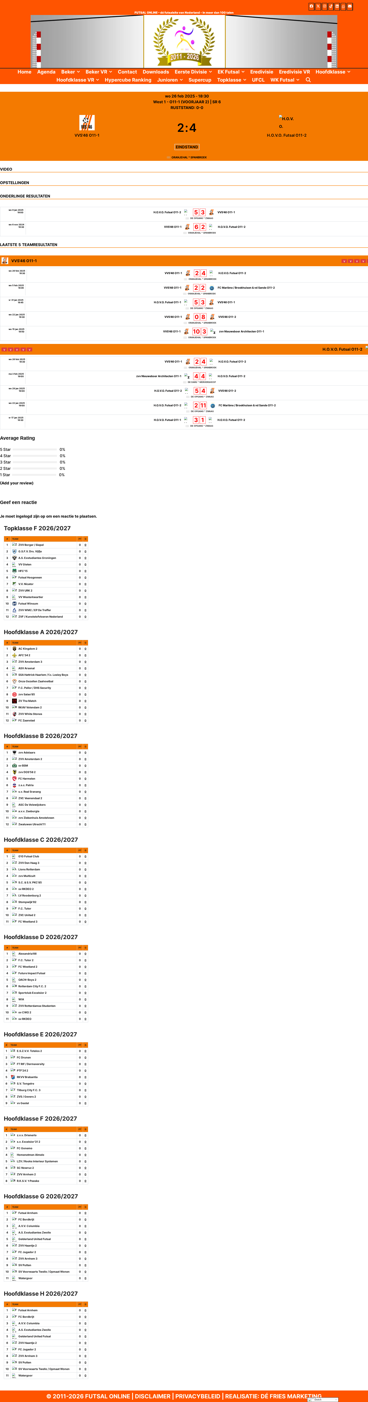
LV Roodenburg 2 (29, 895)
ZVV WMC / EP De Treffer (34, 610)
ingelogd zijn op (30, 516)
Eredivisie (261, 72)
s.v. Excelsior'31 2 (28, 1141)
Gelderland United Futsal (34, 1239)
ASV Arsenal (26, 668)
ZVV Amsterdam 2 (30, 759)
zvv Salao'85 (26, 694)
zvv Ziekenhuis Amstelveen (36, 817)
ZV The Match (27, 700)
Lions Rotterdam (29, 869)
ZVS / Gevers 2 (26, 1096)
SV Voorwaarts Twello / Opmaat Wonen (44, 1271)
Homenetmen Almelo (30, 1154)
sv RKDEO (24, 1018)
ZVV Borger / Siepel (31, 544)
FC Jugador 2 (27, 1252)
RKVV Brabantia (27, 1077)
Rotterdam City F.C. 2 (32, 986)
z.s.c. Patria (26, 785)
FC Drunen (24, 1057)
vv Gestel (23, 1103)
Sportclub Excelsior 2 (32, 992)
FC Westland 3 (27, 921)
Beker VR (96, 72)
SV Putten (24, 1265)
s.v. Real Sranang (29, 791)
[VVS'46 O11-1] (87, 127)
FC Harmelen (26, 778)
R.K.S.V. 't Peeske (28, 1180)
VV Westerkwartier (30, 597)
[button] (79, 72)
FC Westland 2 (27, 966)
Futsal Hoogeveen (30, 577)
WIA (21, 999)
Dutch (317, 1399)
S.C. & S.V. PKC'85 (30, 882)
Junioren (167, 80)
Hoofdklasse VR (75, 80)
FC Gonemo (24, 1148)
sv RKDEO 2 (26, 889)
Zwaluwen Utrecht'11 (32, 824)
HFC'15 (23, 571)
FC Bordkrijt (26, 1219)
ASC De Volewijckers (32, 804)
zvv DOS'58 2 (27, 772)
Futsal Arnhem (28, 1212)
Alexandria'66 (27, 953)
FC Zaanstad (26, 720)
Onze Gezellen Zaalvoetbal (35, 681)
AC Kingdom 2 (27, 648)
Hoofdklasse (330, 72)
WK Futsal (282, 80)
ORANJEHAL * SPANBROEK (189, 157)
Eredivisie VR (294, 72)
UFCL (258, 80)
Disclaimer (153, 1396)
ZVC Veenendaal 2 (30, 798)
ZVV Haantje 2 (27, 1245)
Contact (127, 72)
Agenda (46, 72)
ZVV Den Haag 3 (28, 862)
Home (24, 72)
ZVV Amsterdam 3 (30, 661)
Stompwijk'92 (27, 902)
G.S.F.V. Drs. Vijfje (30, 551)
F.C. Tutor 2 (26, 960)
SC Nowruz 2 (25, 1167)
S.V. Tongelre (25, 1083)
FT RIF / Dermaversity (30, 1064)
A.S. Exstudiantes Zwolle (34, 1232)
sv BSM (23, 765)
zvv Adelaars (26, 752)
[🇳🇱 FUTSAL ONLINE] (184, 41)
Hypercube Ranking (128, 80)
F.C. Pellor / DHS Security (34, 687)
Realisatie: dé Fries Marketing (273, 1396)
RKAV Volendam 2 (30, 707)
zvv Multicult (26, 875)
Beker (68, 72)
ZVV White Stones (30, 713)
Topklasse (229, 80)
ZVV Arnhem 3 (27, 1258)
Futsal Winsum (28, 603)
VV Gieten (24, 564)
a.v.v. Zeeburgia (28, 811)
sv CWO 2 (24, 1012)
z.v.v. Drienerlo (27, 1135)
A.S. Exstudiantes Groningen (37, 557)
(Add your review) (17, 483)
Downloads (156, 72)
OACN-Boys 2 (27, 979)
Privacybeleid (197, 1396)
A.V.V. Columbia (28, 1226)
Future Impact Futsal (31, 973)
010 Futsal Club (28, 856)
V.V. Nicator (26, 584)
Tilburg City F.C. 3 (28, 1090)
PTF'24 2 (22, 1070)
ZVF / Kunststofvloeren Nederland (40, 616)
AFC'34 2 (24, 655)
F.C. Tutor (24, 908)
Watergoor (25, 1278)
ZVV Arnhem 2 (26, 1174)
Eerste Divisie (191, 72)
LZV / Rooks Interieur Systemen (37, 1161)
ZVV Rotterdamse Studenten (37, 1005)
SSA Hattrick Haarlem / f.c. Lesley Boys (43, 674)
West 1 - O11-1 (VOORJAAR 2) (181, 102)
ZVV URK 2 (25, 590)
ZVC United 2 (26, 915)
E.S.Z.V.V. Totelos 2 (29, 1051)
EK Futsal (229, 72)
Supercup (200, 80)
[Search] (308, 80)
